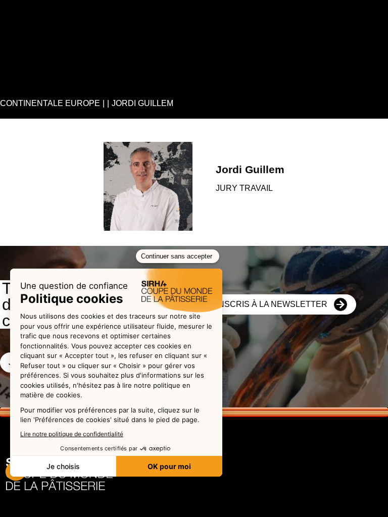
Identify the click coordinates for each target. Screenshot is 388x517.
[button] (17, 10)
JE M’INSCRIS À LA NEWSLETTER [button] (261, 304)
